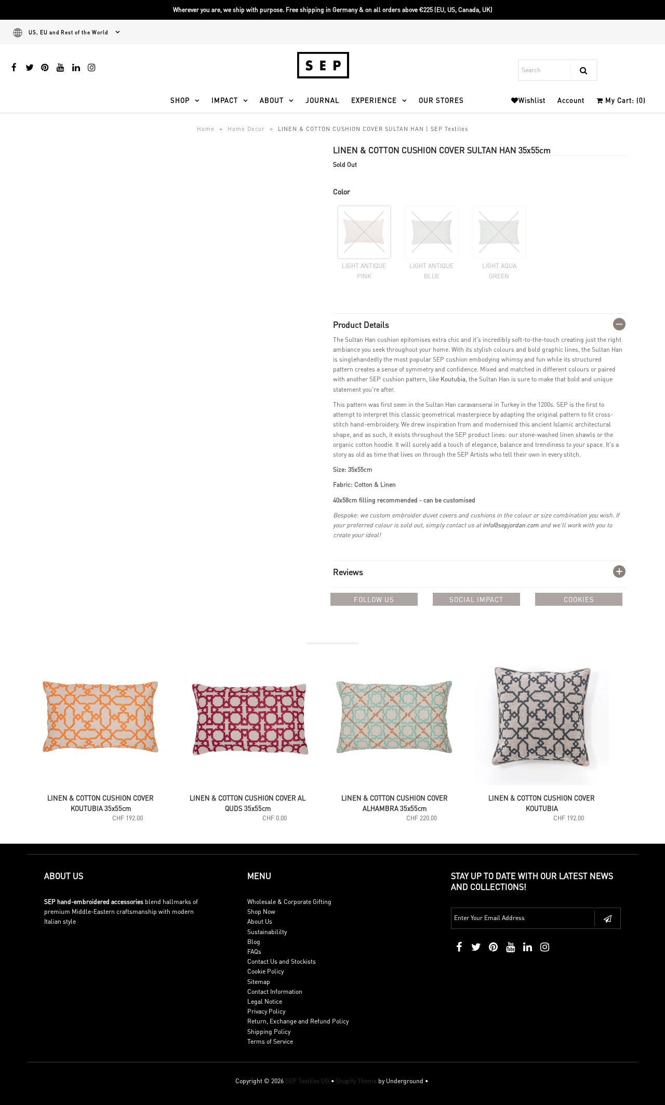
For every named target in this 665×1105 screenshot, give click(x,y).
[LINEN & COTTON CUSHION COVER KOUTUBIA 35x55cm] (101, 783)
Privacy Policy (266, 1011)
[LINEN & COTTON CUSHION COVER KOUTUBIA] (542, 783)
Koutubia (453, 379)
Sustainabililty (267, 932)
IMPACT (224, 100)
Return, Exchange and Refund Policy (298, 1021)
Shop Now (261, 911)
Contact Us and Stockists (281, 961)
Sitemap (258, 982)
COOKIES (579, 599)
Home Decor (246, 128)
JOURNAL (322, 100)
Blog (253, 942)
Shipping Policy (268, 1031)
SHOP (180, 100)
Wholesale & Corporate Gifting (289, 902)
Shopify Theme (356, 1081)
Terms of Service (270, 1041)
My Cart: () (624, 100)
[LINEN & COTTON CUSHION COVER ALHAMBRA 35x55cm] (395, 783)
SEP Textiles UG (307, 1081)
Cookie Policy (265, 971)
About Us (259, 921)
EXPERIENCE (374, 100)
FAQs (254, 951)
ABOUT (272, 100)
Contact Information (274, 991)
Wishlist (532, 100)
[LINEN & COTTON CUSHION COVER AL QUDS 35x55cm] (248, 783)
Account (570, 100)
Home (206, 128)
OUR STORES (441, 100)
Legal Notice (264, 1001)
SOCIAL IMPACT (476, 599)
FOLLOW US (374, 599)
